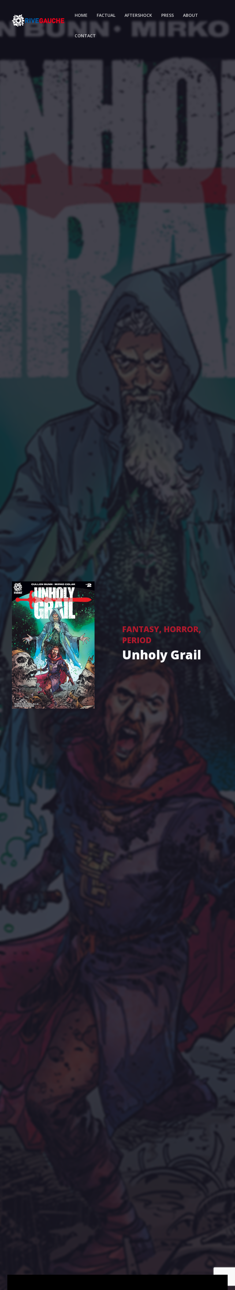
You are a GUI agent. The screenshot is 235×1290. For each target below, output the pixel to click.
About (190, 15)
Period (136, 640)
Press (167, 15)
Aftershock (138, 15)
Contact (85, 36)
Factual (106, 15)
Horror (181, 629)
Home (81, 15)
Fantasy (140, 629)
